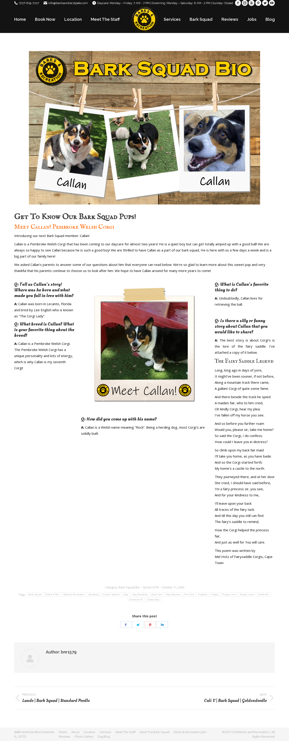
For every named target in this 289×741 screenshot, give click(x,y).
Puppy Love (229, 594)
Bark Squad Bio (129, 587)
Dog (126, 594)
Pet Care (189, 594)
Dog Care (156, 594)
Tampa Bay (153, 599)
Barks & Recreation (74, 594)
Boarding (94, 594)
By (150, 587)
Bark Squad (35, 594)
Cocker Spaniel (111, 594)
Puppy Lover (247, 594)
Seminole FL (136, 599)
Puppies (202, 594)
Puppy (215, 594)
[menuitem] (20, 19)
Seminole (263, 594)
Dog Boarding (140, 594)
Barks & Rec (52, 594)
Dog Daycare (173, 594)
